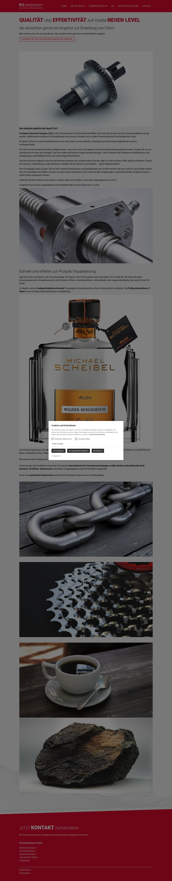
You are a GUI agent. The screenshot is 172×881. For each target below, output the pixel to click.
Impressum (57, 456)
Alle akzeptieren (58, 451)
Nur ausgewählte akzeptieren (78, 451)
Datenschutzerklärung (97, 434)
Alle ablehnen (97, 451)
